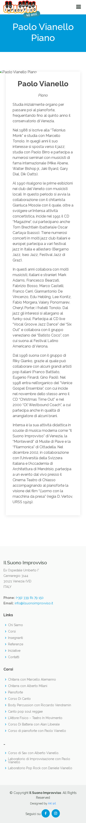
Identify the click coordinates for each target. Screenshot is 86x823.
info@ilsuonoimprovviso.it (34, 603)
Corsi (12, 631)
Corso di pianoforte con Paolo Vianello (37, 730)
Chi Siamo (15, 625)
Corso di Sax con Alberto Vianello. (33, 753)
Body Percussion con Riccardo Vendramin (39, 705)
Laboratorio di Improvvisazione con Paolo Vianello (39, 760)
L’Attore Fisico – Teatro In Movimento (35, 718)
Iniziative (14, 650)
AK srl (52, 803)
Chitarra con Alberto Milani (27, 685)
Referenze (15, 644)
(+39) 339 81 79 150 (30, 598)
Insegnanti (15, 637)
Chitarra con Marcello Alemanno (32, 679)
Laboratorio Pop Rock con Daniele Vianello (40, 768)
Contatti (13, 657)
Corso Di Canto (19, 698)
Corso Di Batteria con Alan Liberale (34, 724)
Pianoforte (15, 692)
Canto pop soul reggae (25, 711)
